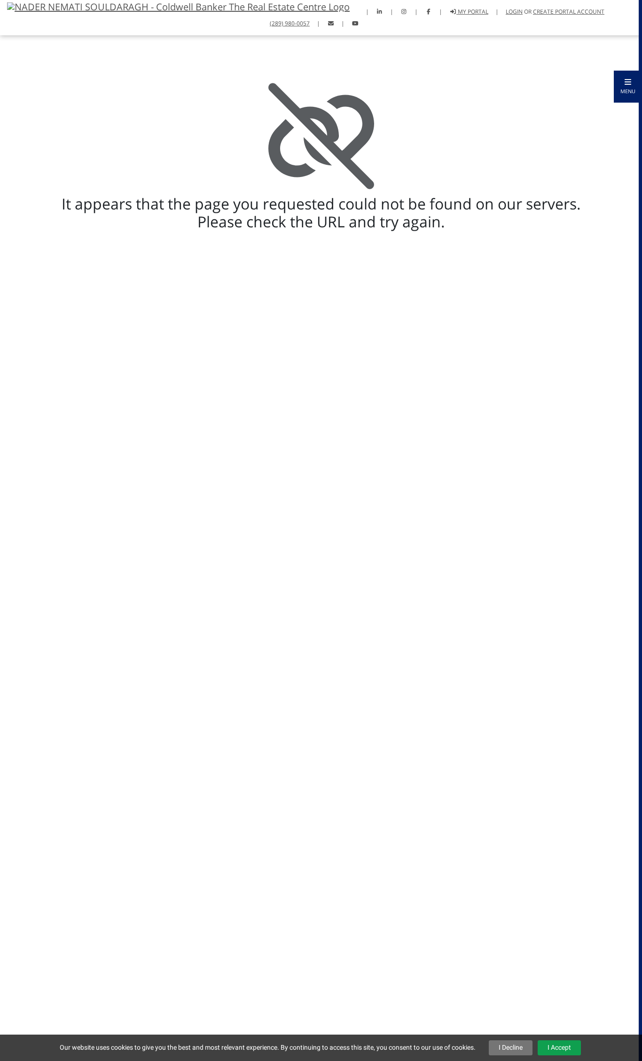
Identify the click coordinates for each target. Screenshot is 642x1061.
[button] (628, 87)
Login (514, 12)
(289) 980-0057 (290, 23)
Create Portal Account (568, 12)
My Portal (472, 12)
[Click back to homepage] (175, 6)
